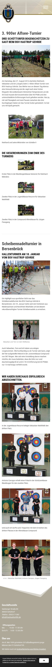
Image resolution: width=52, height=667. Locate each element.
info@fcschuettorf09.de (11, 617)
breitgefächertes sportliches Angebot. (31, 649)
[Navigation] (45, 7)
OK (44, 660)
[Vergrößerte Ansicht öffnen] (26, 61)
